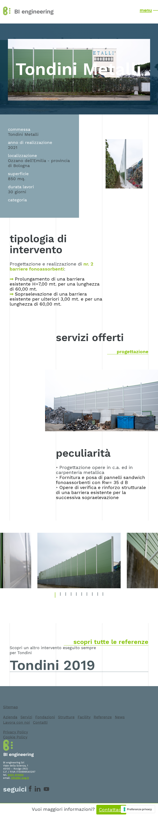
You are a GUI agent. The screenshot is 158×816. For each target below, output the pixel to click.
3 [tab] (66, 595)
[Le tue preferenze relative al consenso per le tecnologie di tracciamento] (138, 809)
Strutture (66, 717)
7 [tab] (87, 595)
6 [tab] (82, 595)
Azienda (10, 717)
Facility (84, 717)
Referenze (103, 717)
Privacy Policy (15, 732)
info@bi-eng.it (20, 778)
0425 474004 (16, 774)
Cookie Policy (15, 737)
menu (146, 10)
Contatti (40, 722)
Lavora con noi (16, 722)
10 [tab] (104, 595)
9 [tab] (98, 595)
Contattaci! (111, 809)
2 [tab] (61, 595)
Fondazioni (45, 717)
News (120, 717)
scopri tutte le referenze (110, 641)
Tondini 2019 (52, 665)
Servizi (26, 717)
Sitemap (10, 707)
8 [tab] (93, 595)
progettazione (132, 351)
